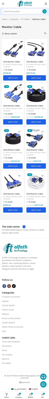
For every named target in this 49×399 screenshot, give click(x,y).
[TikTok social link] (14, 286)
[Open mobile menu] (3, 3)
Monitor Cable (16, 64)
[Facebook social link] (4, 286)
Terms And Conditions (11, 341)
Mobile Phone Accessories (12, 327)
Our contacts (7, 354)
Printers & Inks (8, 310)
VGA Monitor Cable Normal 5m (11, 195)
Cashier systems (8, 322)
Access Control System (11, 318)
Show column (11, 34)
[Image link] (15, 248)
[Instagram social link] (9, 286)
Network (5, 314)
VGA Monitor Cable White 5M (34, 195)
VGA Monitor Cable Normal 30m (11, 151)
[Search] (44, 11)
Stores (4, 350)
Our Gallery (6, 363)
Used (4, 331)
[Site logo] (24, 3)
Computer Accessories (11, 297)
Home (5, 19)
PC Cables (25, 19)
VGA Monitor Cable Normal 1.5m (11, 63)
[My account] (45, 3)
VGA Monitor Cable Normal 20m (34, 107)
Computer (14, 19)
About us (5, 359)
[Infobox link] (14, 226)
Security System (8, 305)
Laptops (5, 301)
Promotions (7, 346)
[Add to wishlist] (19, 44)
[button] (13, 78)
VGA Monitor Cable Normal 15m (11, 107)
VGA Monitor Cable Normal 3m (34, 151)
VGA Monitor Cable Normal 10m (34, 63)
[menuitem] (19, 389)
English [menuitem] (35, 389)
